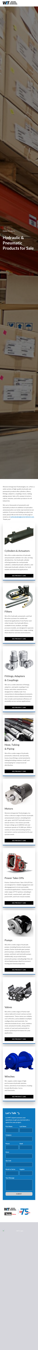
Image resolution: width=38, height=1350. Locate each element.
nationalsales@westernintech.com (22, 517)
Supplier (22, 1169)
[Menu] (33, 3)
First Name (9, 1126)
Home (5, 231)
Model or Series (10, 1169)
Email (22, 1143)
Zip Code (8, 1160)
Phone (8, 1143)
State (8, 1152)
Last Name (23, 1126)
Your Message (10, 1178)
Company (9, 1135)
